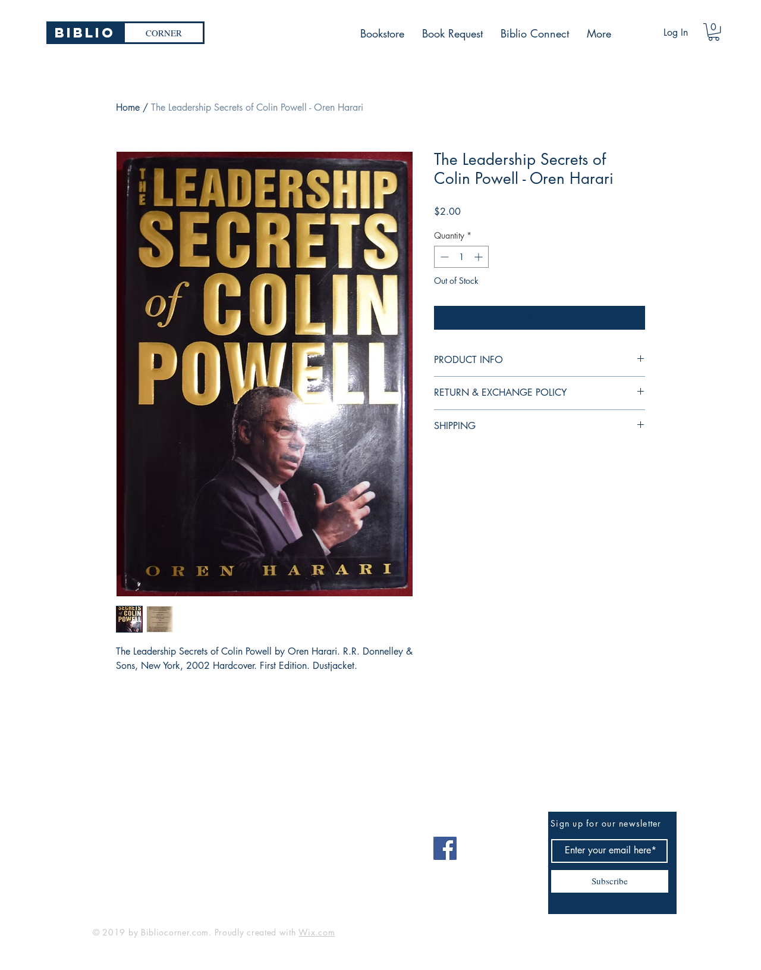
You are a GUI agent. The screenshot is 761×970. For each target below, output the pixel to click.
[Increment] (479, 256)
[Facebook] (445, 848)
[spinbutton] (461, 256)
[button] (713, 31)
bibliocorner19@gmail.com (151, 844)
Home (128, 107)
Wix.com (316, 932)
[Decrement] (443, 256)
